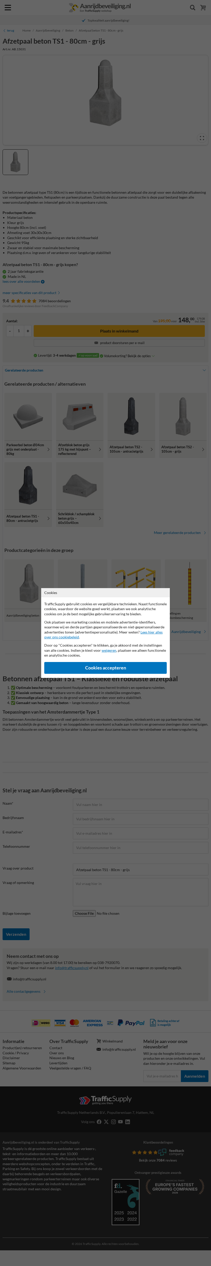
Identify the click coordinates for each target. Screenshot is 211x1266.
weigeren (109, 650)
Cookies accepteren (105, 667)
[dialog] (105, 633)
